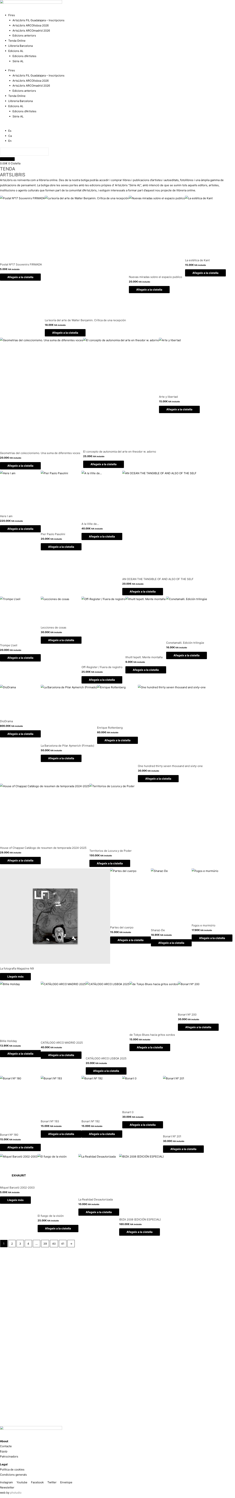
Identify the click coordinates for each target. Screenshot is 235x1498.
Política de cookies (12, 1469)
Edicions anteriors (24, 35)
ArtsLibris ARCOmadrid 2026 (31, 30)
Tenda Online (17, 40)
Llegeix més (15, 976)
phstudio (15, 1492)
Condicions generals (13, 1474)
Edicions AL (15, 51)
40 (54, 1243)
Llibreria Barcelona (20, 46)
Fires (11, 15)
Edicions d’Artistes (24, 56)
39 (45, 1243)
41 (62, 1243)
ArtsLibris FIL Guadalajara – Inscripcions (38, 20)
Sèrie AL (18, 61)
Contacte (6, 1446)
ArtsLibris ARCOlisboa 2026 (30, 25)
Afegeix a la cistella (20, 277)
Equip (3, 1451)
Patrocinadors (9, 1456)
